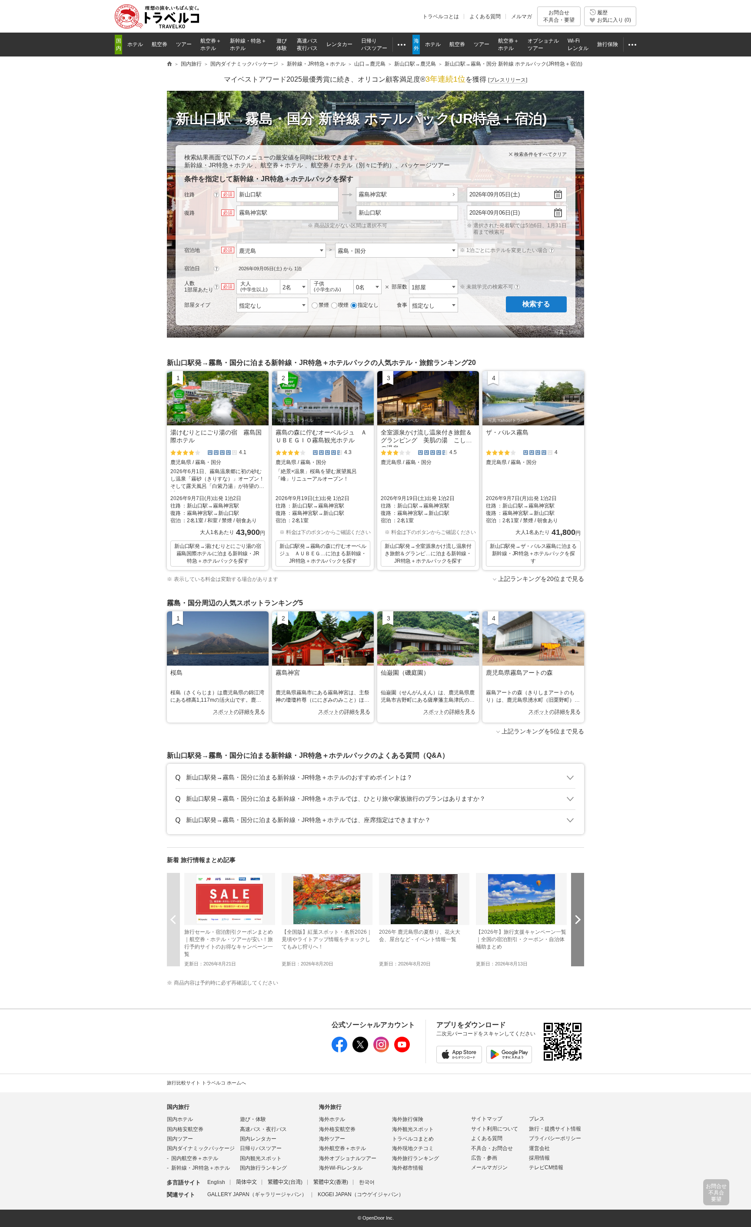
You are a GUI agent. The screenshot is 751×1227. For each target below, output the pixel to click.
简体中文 (246, 1182)
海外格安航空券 (337, 1129)
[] (507, 80)
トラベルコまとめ (413, 1139)
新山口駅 (370, 212)
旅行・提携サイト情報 (555, 1129)
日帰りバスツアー (261, 1148)
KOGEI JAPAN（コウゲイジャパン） (361, 1194)
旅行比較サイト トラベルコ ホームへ (206, 1082)
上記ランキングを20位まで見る (541, 578)
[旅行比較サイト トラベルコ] (169, 64)
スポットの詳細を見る (239, 712)
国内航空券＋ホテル (194, 1158)
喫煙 (343, 305)
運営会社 (539, 1148)
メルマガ (521, 16)
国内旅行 (178, 1107)
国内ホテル (180, 1119)
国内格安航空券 (185, 1129)
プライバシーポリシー (555, 1138)
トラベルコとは (440, 16)
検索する (536, 304)
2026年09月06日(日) (494, 212)
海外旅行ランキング (415, 1158)
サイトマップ (486, 1119)
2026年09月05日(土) (494, 194)
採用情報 (539, 1158)
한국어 (367, 1182)
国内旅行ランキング (263, 1168)
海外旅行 (330, 1107)
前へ (173, 919)
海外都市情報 (407, 1168)
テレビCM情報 (546, 1167)
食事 (402, 305)
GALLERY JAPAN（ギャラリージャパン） (257, 1194)
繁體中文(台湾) (285, 1182)
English (216, 1182)
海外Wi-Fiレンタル (340, 1168)
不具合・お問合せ (492, 1148)
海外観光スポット (413, 1129)
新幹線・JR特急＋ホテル (200, 1168)
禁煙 (324, 305)
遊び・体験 (253, 1119)
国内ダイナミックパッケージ (201, 1148)
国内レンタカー (258, 1139)
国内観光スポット (261, 1158)
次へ (577, 919)
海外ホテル (332, 1119)
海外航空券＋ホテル (342, 1148)
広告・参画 (484, 1158)
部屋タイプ (197, 305)
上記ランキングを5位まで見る (543, 731)
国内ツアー (180, 1139)
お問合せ (559, 16)
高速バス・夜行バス (263, 1129)
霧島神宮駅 (373, 194)
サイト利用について (494, 1129)
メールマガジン (489, 1167)
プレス (537, 1119)
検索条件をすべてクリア (540, 154)
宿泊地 (192, 250)
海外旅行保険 (407, 1119)
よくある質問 (485, 16)
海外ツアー (332, 1139)
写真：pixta (567, 332)
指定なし (368, 305)
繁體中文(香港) (330, 1182)
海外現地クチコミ (413, 1148)
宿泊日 (192, 268)
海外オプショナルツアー (347, 1158)
